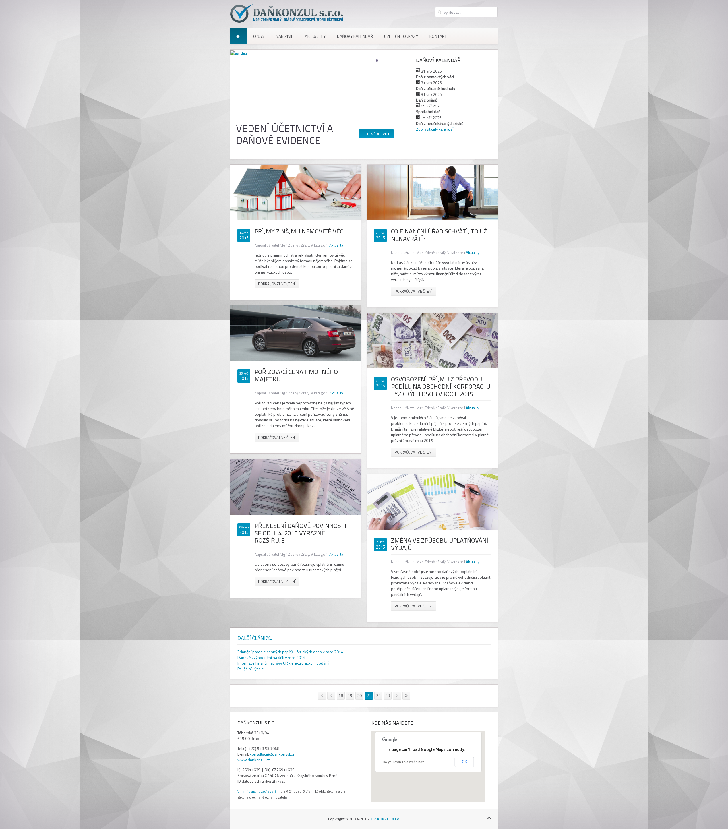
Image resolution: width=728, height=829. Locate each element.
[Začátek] (322, 696)
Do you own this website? (403, 762)
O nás (258, 36)
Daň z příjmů (426, 100)
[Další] (397, 696)
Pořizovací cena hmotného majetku (296, 375)
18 (340, 695)
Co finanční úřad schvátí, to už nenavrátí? (439, 234)
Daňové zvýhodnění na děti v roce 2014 (271, 657)
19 (350, 695)
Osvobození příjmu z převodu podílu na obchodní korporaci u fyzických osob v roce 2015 (440, 386)
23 (387, 695)
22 (378, 695)
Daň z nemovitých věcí (435, 77)
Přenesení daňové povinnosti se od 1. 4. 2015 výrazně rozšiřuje (300, 533)
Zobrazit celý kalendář (435, 129)
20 (359, 695)
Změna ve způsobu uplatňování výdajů (439, 544)
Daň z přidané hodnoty (435, 88)
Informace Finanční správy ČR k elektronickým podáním (284, 663)
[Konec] (406, 696)
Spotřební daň (428, 112)
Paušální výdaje (250, 669)
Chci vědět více (376, 134)
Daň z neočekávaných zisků (439, 123)
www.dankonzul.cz (253, 760)
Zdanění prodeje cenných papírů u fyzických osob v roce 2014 (290, 652)
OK (464, 762)
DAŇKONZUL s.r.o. (385, 819)
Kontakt (438, 36)
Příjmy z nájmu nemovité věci (300, 231)
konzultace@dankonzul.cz (272, 754)
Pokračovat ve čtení (277, 284)
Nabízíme (284, 36)
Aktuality (315, 36)
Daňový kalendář (355, 36)
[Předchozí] (331, 696)
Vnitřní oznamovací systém (258, 791)
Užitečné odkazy (401, 36)
